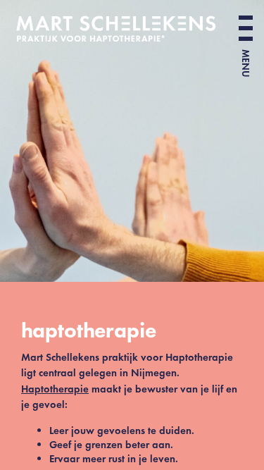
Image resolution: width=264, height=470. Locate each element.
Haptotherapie (55, 389)
